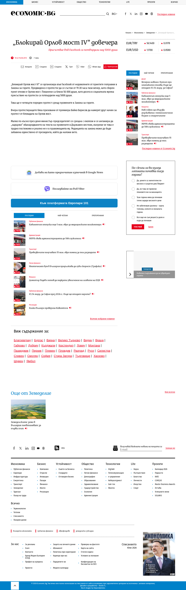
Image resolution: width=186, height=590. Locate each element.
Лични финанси (91, 473)
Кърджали (48, 345)
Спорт (136, 488)
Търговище (82, 355)
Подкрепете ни (59, 562)
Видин (88, 340)
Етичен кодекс (87, 552)
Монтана (94, 345)
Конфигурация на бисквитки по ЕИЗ (88, 563)
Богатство (138, 476)
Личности (138, 480)
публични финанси (45, 531)
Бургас (38, 340)
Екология (88, 492)
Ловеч (81, 345)
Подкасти (159, 473)
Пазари (43, 480)
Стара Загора (63, 355)
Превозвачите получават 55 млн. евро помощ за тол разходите (62, 252)
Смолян (32, 355)
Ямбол (30, 361)
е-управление (114, 476)
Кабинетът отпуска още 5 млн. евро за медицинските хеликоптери (65, 224)
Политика (88, 469)
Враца (99, 340)
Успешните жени (162, 492)
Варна (50, 340)
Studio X (102, 585)
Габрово (19, 345)
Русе (91, 350)
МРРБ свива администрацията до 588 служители (55, 238)
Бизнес (35, 2)
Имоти (42, 488)
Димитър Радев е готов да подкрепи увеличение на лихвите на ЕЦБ (65, 280)
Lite (128, 2)
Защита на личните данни (64, 544)
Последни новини (166, 14)
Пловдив (64, 350)
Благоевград (22, 340)
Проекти (151, 2)
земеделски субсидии (85, 531)
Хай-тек (111, 484)
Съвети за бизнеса (66, 469)
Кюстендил (66, 345)
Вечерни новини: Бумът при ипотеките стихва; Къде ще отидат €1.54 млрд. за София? (157, 85)
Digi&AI (111, 469)
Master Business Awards (165, 484)
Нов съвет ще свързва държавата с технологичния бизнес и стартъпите (157, 113)
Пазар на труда (20, 495)
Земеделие (150, 33)
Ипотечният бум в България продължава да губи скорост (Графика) (65, 266)
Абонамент (57, 548)
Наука (136, 469)
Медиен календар (60, 568)
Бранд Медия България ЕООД (35, 556)
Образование (90, 480)
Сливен (19, 355)
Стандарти (63, 473)
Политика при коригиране (64, 552)
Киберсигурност (115, 480)
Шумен (18, 361)
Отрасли (43, 473)
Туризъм (17, 492)
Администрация (91, 495)
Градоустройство (91, 488)
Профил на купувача (34, 562)
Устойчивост (58, 2)
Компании (44, 469)
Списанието (19, 516)
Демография (89, 476)
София (45, 355)
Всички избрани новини (102, 319)
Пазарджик (21, 350)
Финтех (111, 488)
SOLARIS (158, 495)
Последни (29, 215)
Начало (128, 33)
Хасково (99, 355)
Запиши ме (170, 448)
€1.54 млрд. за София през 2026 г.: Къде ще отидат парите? (60, 294)
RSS (63, 448)
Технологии (104, 2)
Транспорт (18, 484)
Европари (18, 473)
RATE (157, 476)
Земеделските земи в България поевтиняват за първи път (26, 425)
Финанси (44, 484)
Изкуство (137, 484)
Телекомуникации (116, 473)
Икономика (11, 2)
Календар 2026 (161, 469)
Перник (37, 350)
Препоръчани (98, 215)
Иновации (44, 476)
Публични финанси (22, 469)
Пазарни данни (20, 520)
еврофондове (64, 531)
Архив (150, 227)
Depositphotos (99, 588)
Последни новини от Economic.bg (158, 148)
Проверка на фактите (90, 544)
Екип (27, 548)
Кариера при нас (60, 555)
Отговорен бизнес (66, 476)
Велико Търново (69, 340)
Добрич (33, 345)
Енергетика (18, 480)
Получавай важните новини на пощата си (141, 446)
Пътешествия (139, 473)
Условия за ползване (90, 555)
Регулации (44, 492)
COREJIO (158, 480)
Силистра (103, 350)
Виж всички (170, 392)
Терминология (20, 508)
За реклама (30, 544)
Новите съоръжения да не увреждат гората (153, 274)
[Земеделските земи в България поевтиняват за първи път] (28, 409)
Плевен (50, 350)
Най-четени (63, 215)
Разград (79, 350)
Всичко (174, 2)
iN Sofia (158, 488)
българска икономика (22, 531)
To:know (17, 512)
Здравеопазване (91, 484)
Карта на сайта (87, 548)
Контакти (29, 552)
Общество (81, 2)
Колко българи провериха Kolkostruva (48, 308)
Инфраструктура (21, 476)
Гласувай (138, 227)
